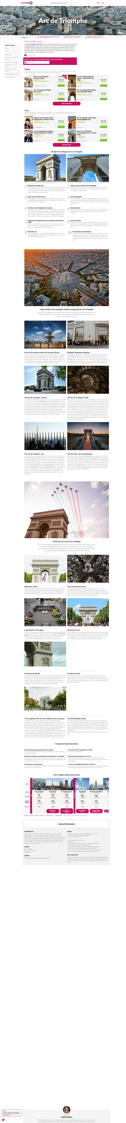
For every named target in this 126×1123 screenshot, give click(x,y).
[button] (45, 81)
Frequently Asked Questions (11, 74)
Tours (6, 51)
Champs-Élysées (30, 45)
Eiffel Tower (35, 200)
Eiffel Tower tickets (52, 811)
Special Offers (8, 54)
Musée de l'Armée (46, 467)
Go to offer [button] (61, 85)
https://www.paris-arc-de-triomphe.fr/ (40, 858)
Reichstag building (50, 728)
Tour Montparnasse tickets (67, 811)
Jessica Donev (66, 1117)
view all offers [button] (40, 86)
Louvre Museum (35, 465)
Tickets (7, 48)
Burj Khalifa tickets (82, 811)
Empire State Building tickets (96, 811)
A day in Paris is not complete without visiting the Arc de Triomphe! (11, 64)
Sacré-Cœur (42, 200)
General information (9, 77)
